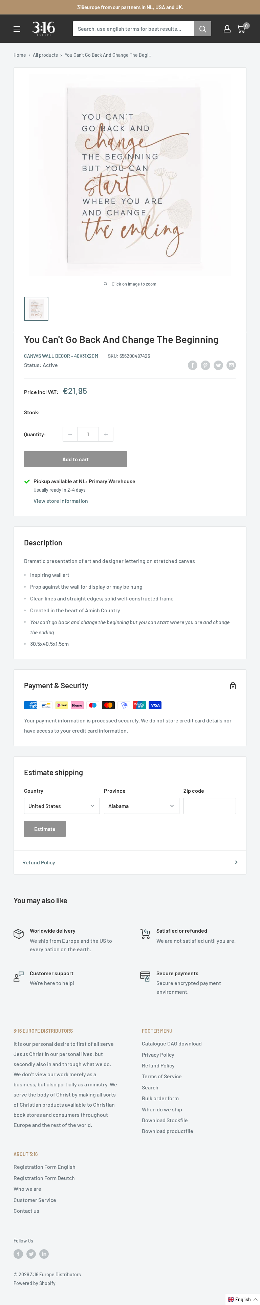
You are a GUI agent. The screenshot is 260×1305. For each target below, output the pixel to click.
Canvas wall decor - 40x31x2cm (61, 356)
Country (33, 790)
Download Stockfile (165, 1120)
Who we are (27, 1188)
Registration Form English (44, 1166)
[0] (241, 29)
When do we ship (162, 1109)
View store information (61, 500)
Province (115, 790)
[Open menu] (17, 29)
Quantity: (35, 434)
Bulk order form (160, 1098)
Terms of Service (162, 1076)
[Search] (202, 28)
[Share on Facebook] (192, 365)
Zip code (193, 790)
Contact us (26, 1210)
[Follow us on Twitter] (31, 1254)
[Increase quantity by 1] (106, 434)
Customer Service (35, 1200)
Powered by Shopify (35, 1283)
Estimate (45, 829)
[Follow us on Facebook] (18, 1254)
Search (150, 1087)
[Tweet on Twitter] (218, 365)
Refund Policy (38, 862)
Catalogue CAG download (172, 1043)
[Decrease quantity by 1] (70, 434)
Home (20, 55)
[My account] (227, 28)
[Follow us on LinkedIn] (44, 1254)
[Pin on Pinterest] (205, 365)
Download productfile (167, 1131)
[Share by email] (231, 365)
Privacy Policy (158, 1054)
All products (45, 55)
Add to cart (75, 459)
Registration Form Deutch (44, 1178)
